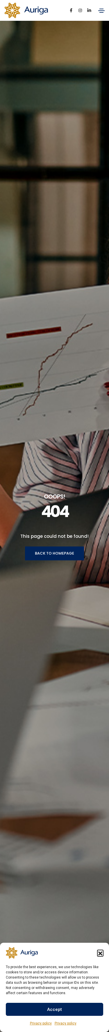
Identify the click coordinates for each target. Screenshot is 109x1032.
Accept (54, 1009)
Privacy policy (41, 1023)
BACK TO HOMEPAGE (54, 553)
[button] (100, 953)
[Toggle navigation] (101, 11)
